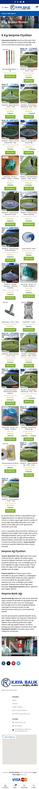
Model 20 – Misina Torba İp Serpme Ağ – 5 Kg (10, 141)
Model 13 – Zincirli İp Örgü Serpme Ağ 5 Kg (29, 213)
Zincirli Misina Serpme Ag (28, 109)
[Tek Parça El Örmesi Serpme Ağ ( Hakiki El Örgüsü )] (10, 378)
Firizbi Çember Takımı (29, 248)
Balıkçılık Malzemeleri (10, 73)
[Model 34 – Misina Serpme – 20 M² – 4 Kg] (10, 488)
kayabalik (7, 26)
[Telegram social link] (23, 1)
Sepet (14, 700)
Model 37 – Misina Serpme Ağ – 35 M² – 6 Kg (28, 464)
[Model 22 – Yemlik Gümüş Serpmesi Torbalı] (10, 201)
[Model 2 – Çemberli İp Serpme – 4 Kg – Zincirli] (29, 342)
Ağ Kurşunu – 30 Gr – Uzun (10, 322)
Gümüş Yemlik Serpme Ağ (10, 216)
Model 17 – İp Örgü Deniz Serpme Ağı (28, 141)
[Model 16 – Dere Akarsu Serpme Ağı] (29, 416)
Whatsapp (18, 726)
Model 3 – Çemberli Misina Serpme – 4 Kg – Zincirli (28, 177)
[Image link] (20, 682)
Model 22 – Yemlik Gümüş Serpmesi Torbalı (10, 213)
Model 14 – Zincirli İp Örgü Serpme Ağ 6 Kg (10, 249)
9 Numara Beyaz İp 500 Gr (10, 463)
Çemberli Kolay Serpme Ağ (29, 180)
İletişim (15, 719)
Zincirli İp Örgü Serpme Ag (29, 216)
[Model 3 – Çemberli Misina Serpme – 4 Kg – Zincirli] (29, 165)
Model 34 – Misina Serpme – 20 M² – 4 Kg (10, 500)
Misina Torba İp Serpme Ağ (10, 145)
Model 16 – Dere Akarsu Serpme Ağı (28, 428)
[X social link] (17, 1)
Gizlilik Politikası (17, 707)
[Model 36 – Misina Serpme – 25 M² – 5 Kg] (29, 58)
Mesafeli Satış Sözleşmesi (21, 714)
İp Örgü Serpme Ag (28, 145)
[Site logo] (20, 7)
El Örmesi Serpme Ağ (10, 395)
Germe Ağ (10, 180)
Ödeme (15, 704)
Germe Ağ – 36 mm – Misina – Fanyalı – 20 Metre (10, 177)
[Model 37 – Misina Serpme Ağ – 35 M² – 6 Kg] (29, 452)
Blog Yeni (5, 19)
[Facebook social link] (15, 1)
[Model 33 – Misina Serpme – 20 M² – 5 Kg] (10, 93)
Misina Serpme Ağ (28, 73)
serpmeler (20, 603)
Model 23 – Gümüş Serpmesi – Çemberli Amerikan (10, 286)
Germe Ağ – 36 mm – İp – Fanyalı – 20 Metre (29, 285)
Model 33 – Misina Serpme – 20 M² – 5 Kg (10, 106)
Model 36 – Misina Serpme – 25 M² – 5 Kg (28, 70)
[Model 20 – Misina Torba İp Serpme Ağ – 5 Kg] (10, 129)
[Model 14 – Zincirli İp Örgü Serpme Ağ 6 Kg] (10, 237)
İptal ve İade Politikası (19, 710)
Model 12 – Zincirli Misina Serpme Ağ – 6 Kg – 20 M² (29, 106)
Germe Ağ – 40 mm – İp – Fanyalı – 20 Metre (10, 428)
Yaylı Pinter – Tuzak (29, 322)
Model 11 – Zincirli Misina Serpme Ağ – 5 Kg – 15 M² (29, 390)
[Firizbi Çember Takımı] (29, 237)
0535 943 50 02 (20, 722)
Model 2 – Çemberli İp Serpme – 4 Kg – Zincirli (28, 354)
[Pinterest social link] (20, 1)
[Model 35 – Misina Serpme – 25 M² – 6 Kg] (10, 342)
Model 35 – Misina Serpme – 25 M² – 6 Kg (10, 354)
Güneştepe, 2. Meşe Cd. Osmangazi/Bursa (23, 730)
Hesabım (15, 697)
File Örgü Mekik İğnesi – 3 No (10, 70)
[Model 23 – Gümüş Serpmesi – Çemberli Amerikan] (10, 273)
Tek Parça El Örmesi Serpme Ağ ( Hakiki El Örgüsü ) (10, 391)
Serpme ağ (5, 531)
